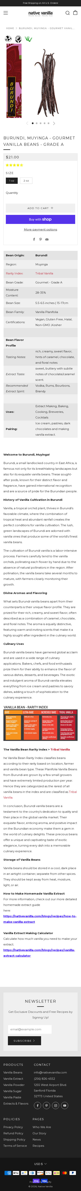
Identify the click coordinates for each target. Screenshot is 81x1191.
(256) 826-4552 (44, 1078)
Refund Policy (13, 1133)
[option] (40, 81)
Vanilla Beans (12, 1072)
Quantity (12, 193)
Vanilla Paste (12, 1097)
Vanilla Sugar (12, 1091)
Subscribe (23, 1040)
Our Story (39, 1133)
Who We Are (42, 1127)
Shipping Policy (14, 1139)
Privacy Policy (13, 1127)
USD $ (38, 1164)
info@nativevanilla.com (50, 1072)
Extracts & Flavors (15, 1103)
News (37, 1139)
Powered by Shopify (40, 1181)
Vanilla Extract (13, 1078)
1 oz (11, 180)
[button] (33, 123)
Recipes (38, 1145)
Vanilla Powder (13, 1085)
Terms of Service (15, 1145)
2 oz (26, 180)
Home (10, 28)
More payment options (40, 229)
